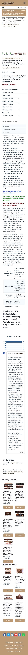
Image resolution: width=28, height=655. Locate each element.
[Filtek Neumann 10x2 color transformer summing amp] (14, 32)
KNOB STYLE (6, 95)
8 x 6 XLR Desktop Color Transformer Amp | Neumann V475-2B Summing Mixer (19, 580)
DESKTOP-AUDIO (11, 648)
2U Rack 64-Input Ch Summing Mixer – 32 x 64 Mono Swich (20, 521)
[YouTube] (15, 634)
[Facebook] (4, 634)
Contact (23, 10)
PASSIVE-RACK (19, 645)
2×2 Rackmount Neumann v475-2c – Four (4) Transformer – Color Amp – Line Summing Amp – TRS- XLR (7, 607)
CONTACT (18, 651)
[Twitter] (8, 634)
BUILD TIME (5, 113)
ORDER (8, 507)
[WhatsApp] (23, 634)
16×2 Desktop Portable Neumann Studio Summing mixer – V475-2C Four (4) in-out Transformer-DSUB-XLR (19, 608)
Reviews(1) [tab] (6, 132)
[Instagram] (12, 634)
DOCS (20, 648)
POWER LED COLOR (8, 101)
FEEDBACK (10, 651)
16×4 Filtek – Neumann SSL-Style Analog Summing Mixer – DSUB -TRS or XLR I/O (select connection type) (8, 496)
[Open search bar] (18, 7)
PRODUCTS (9, 643)
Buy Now (20, 507)
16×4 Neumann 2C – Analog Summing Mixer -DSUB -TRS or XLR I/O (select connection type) (8, 551)
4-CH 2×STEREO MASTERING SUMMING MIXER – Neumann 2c (8, 579)
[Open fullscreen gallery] (24, 50)
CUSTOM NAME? (7, 107)
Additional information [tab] (9, 129)
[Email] (3, 7)
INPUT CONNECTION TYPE (10, 90)
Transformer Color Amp (12, 58)
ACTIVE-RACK (8, 645)
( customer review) (14, 67)
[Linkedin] (19, 634)
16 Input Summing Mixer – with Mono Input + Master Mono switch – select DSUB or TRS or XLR (8, 524)
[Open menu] (24, 2)
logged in (14, 463)
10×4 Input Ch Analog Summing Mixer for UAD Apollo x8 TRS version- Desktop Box (19, 495)
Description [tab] (6, 126)
